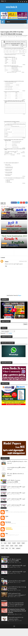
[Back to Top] (14, 626)
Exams (5, 543)
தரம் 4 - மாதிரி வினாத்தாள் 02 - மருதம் (16, 499)
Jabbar (6, 533)
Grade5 (7, 545)
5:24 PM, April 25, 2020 (23, 261)
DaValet (6, 510)
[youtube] (26, 1)
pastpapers (18, 548)
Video (13, 548)
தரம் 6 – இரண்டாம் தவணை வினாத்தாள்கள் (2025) (13, 481)
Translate (10, 333)
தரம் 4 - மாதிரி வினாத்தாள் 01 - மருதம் (16, 505)
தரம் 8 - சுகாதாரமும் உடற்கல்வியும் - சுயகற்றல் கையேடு (13, 231)
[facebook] (18, 1)
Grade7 (16, 545)
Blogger (19, 295)
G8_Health (4, 229)
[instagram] (20, 1)
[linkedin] (22, 1)
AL (1, 543)
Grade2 (18, 543)
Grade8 (24, 36)
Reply (6, 266)
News (7, 548)
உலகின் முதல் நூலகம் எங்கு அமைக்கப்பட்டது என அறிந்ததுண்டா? (16, 594)
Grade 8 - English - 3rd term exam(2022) (10, 246)
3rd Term (4, 213)
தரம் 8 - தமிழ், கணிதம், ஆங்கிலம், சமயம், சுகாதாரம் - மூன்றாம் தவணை (13, 216)
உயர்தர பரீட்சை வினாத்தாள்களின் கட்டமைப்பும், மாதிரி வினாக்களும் (16, 603)
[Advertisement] (14, 421)
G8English (20, 36)
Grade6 (11, 545)
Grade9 (2, 548)
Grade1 (9, 543)
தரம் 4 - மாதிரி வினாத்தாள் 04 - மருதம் (16, 486)
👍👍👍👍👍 (8, 527)
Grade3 (23, 543)
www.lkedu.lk (11, 7)
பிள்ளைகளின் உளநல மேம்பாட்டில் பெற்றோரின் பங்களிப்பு (15, 618)
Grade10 (13, 543)
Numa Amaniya (8, 522)
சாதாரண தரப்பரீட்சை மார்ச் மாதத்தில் (16, 580)
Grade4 (2, 545)
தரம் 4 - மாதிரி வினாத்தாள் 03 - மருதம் (16, 493)
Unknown (6, 261)
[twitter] (24, 1)
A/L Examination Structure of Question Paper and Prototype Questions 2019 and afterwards (17, 610)
